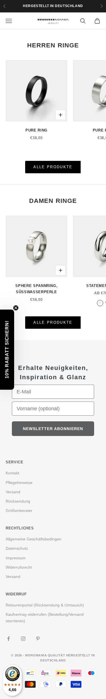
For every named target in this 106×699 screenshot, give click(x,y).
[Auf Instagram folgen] (23, 638)
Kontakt (12, 473)
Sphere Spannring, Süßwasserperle (36, 289)
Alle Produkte (52, 167)
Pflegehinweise (19, 482)
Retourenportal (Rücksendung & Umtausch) (45, 605)
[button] (7, 350)
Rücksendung (18, 501)
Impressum (16, 558)
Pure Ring (36, 130)
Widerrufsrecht (19, 567)
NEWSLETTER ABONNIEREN (53, 428)
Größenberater (19, 510)
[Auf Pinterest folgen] (38, 638)
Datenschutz (17, 548)
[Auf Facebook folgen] (8, 638)
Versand (13, 492)
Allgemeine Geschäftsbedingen (33, 539)
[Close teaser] (16, 308)
